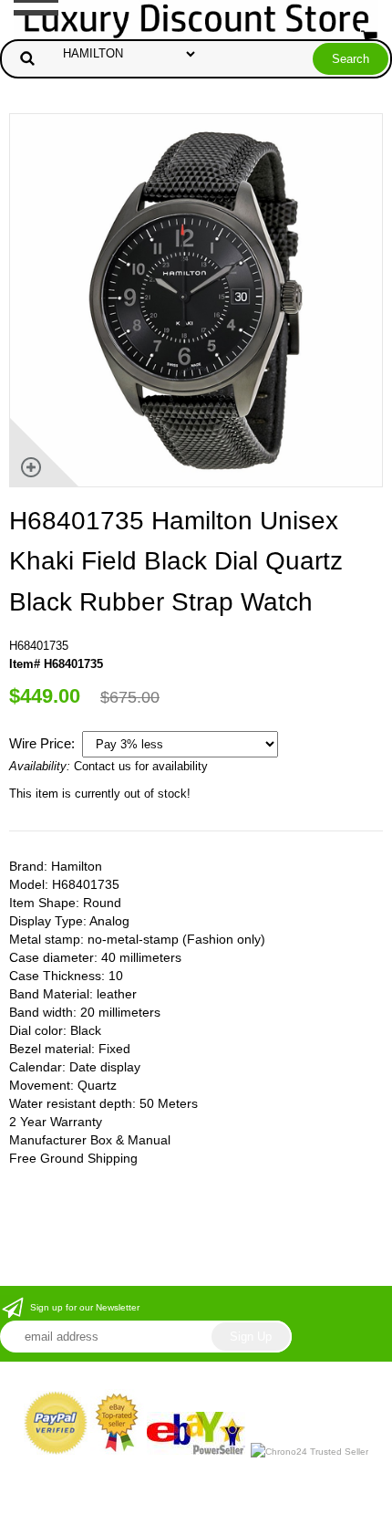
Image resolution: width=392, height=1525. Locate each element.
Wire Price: (43, 743)
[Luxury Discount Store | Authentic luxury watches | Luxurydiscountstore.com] (196, 19)
